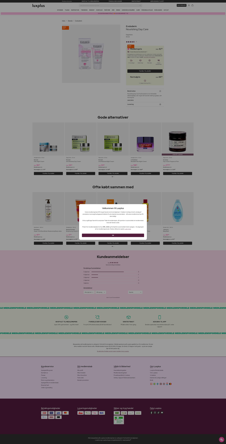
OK (113, 235)
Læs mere (128, 229)
